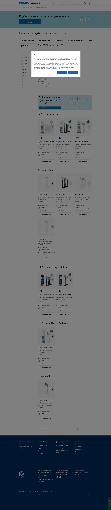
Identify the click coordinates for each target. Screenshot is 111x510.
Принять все (73, 72)
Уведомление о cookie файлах (53, 68)
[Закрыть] (78, 52)
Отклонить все (62, 72)
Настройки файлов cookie (40, 72)
